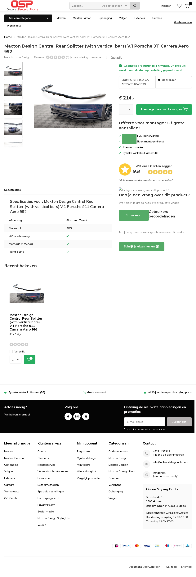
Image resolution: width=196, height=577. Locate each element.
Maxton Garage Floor (122, 471)
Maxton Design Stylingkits (54, 518)
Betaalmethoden (48, 484)
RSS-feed (171, 566)
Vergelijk (20, 351)
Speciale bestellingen (51, 491)
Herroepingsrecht (48, 498)
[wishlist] (179, 5)
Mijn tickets (84, 464)
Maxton (61, 17)
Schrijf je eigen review (140, 246)
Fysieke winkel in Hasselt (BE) (27, 392)
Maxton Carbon (82, 17)
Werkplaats (14, 25)
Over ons (43, 458)
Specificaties (12, 190)
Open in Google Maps (171, 506)
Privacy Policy (46, 505)
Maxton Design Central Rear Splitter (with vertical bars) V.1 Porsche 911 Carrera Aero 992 (26, 322)
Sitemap (186, 566)
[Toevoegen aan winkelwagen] (29, 359)
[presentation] (107, 104)
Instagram (77, 416)
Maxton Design (20, 57)
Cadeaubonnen (118, 451)
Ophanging (105, 17)
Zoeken (135, 6)
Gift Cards (10, 498)
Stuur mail (133, 215)
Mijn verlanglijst (86, 471)
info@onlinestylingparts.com (170, 462)
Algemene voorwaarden (144, 566)
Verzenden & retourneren (53, 471)
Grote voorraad (96, 392)
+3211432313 (161, 451)
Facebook (68, 416)
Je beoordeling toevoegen (86, 57)
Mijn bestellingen (87, 458)
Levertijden (44, 478)
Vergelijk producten (89, 478)
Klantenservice (183, 22)
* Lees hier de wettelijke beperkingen (145, 428)
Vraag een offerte (129, 139)
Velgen (123, 17)
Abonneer (179, 421)
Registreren (84, 451)
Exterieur (140, 17)
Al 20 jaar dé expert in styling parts (170, 392)
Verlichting (115, 484)
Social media (46, 511)
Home (8, 37)
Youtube (85, 416)
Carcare (157, 17)
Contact (43, 451)
